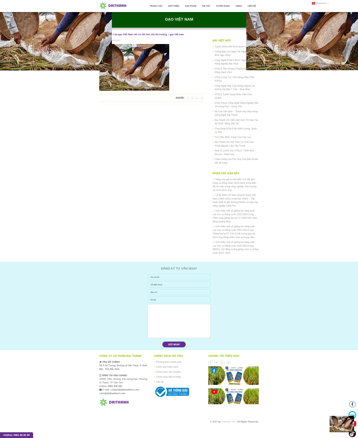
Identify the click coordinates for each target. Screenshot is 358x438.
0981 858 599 (114, 386)
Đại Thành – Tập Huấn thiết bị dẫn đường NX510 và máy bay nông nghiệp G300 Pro (235, 202)
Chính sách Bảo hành (167, 367)
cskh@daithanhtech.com (112, 393)
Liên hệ (252, 6)
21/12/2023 (115, 40)
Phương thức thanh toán (168, 362)
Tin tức (206, 6)
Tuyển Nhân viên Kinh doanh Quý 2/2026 (236, 46)
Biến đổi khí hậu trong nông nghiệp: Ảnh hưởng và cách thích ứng (234, 186)
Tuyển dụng (223, 6)
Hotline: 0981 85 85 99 (16, 435)
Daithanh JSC (229, 421)
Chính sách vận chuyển (168, 372)
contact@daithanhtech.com (125, 389)
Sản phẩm (190, 6)
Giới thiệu (173, 6)
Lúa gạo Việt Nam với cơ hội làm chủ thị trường (140, 34)
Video (238, 6)
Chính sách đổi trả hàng (168, 376)
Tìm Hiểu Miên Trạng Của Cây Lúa (233, 137)
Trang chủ (156, 6)
